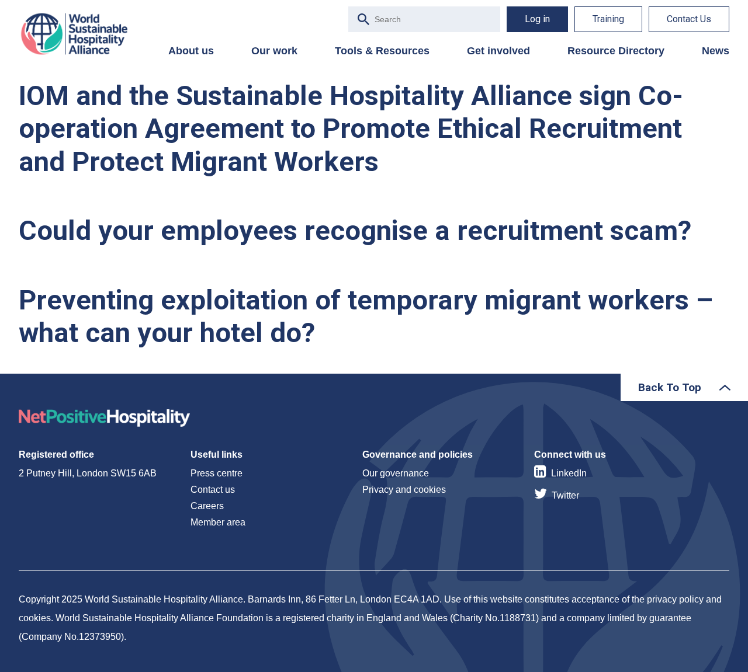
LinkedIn (569, 473)
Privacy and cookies (404, 490)
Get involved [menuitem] (498, 51)
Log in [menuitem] (537, 19)
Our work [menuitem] (274, 51)
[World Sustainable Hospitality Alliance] (80, 33)
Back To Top (669, 387)
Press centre (217, 473)
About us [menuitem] (191, 51)
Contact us (213, 490)
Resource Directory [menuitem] (615, 51)
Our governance (395, 473)
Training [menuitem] (608, 19)
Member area (218, 522)
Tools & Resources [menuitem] (382, 51)
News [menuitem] (715, 51)
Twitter (565, 495)
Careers (207, 506)
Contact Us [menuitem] (689, 19)
